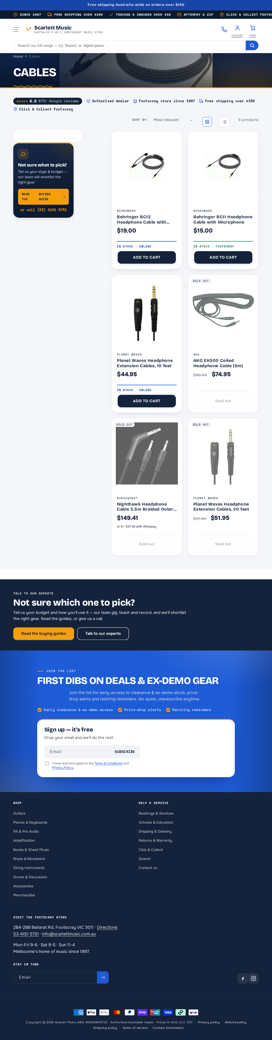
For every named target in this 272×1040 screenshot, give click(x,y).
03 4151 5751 (26, 934)
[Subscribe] (103, 977)
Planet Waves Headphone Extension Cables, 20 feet (221, 507)
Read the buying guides (43, 633)
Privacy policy (209, 1022)
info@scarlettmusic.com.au (69, 934)
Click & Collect (151, 850)
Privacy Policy (62, 767)
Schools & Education (156, 822)
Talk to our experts (103, 633)
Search (145, 859)
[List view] (224, 122)
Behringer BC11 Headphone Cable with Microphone (222, 219)
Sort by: (140, 120)
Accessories (23, 886)
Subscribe (125, 751)
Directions (107, 927)
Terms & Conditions (108, 763)
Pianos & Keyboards (30, 822)
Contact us (148, 868)
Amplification (24, 840)
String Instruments (29, 868)
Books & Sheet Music (31, 850)
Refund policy (235, 1022)
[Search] (252, 45)
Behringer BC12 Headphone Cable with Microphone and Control (144, 219)
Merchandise (24, 895)
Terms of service (134, 1028)
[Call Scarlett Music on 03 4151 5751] (224, 29)
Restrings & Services (156, 813)
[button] (16, 29)
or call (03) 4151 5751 (43, 209)
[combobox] (130, 45)
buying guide (43, 196)
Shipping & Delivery (155, 831)
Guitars (19, 813)
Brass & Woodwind (29, 859)
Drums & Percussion (30, 877)
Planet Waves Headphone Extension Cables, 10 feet (145, 363)
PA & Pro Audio (26, 831)
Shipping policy (105, 1028)
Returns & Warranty (155, 840)
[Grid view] (207, 122)
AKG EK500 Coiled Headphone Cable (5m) (218, 363)
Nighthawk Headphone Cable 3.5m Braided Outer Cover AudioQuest (145, 507)
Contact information (168, 1028)
